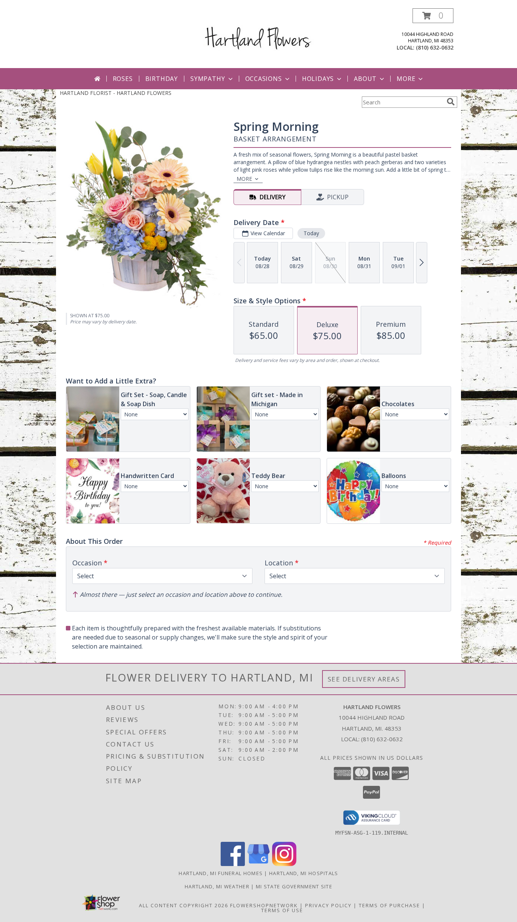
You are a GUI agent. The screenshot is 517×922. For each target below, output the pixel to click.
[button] (433, 15)
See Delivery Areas (364, 679)
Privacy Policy (328, 905)
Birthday (161, 79)
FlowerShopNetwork (264, 905)
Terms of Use (282, 910)
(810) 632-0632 (434, 47)
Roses (123, 79)
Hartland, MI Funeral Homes (221, 873)
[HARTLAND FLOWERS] (258, 31)
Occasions (263, 79)
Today (311, 233)
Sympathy (207, 79)
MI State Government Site (294, 886)
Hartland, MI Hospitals (303, 873)
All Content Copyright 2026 (183, 905)
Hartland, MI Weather (217, 886)
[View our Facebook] (233, 864)
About (365, 79)
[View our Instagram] (284, 864)
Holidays (318, 79)
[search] (451, 102)
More (406, 79)
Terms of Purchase (389, 905)
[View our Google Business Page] (258, 864)
